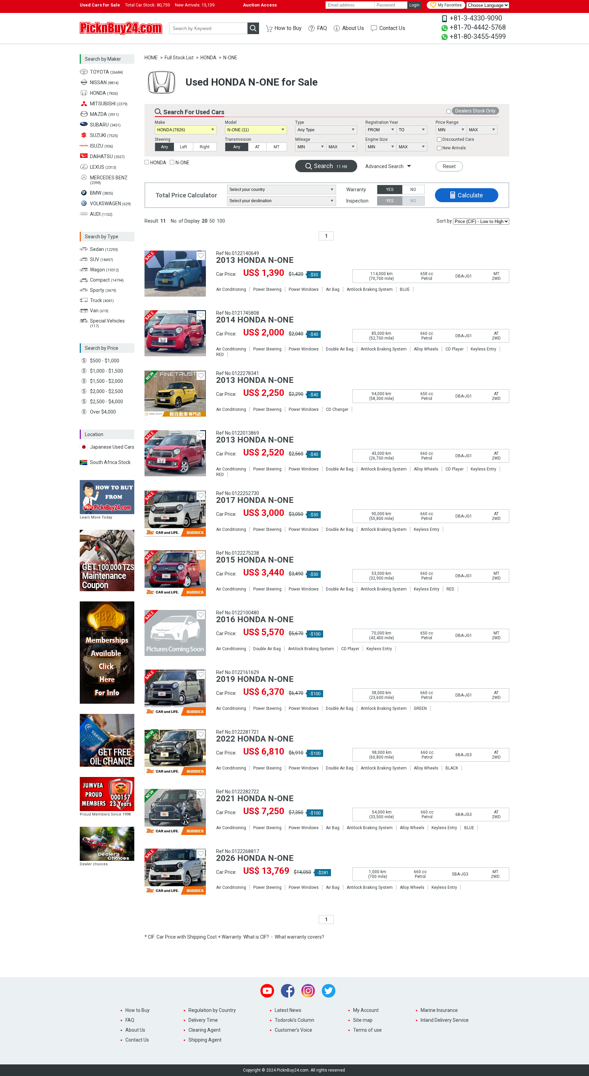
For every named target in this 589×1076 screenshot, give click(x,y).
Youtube (267, 991)
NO (413, 189)
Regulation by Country (212, 1010)
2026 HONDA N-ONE (254, 858)
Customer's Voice (293, 1030)
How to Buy (288, 28)
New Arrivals (454, 148)
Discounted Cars (458, 139)
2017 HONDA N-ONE (254, 500)
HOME (151, 57)
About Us (353, 28)
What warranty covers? (299, 937)
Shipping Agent (205, 1040)
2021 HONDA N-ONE (254, 798)
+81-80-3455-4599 (478, 36)
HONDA (208, 57)
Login (414, 5)
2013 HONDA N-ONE (254, 260)
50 (212, 221)
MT (277, 147)
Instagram (308, 991)
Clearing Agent (204, 1030)
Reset (449, 166)
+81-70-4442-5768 (478, 27)
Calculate (470, 195)
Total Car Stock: (147, 5)
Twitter (328, 991)
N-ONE (230, 57)
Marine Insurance (439, 1010)
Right (205, 147)
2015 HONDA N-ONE (254, 560)
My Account (366, 1010)
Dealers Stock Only (475, 111)
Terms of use (367, 1030)
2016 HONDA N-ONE (254, 619)
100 (221, 221)
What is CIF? (256, 937)
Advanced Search (384, 166)
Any (164, 147)
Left (183, 147)
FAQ (322, 28)
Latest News (288, 1010)
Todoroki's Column (294, 1020)
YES (389, 189)
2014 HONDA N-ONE (254, 320)
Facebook (287, 991)
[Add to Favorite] (200, 255)
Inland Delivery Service (445, 1020)
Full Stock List (179, 57)
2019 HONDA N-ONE (254, 679)
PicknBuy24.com (121, 28)
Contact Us (392, 28)
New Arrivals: (194, 5)
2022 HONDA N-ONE (254, 739)
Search (330, 165)
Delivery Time (203, 1020)
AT (257, 147)
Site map (363, 1020)
